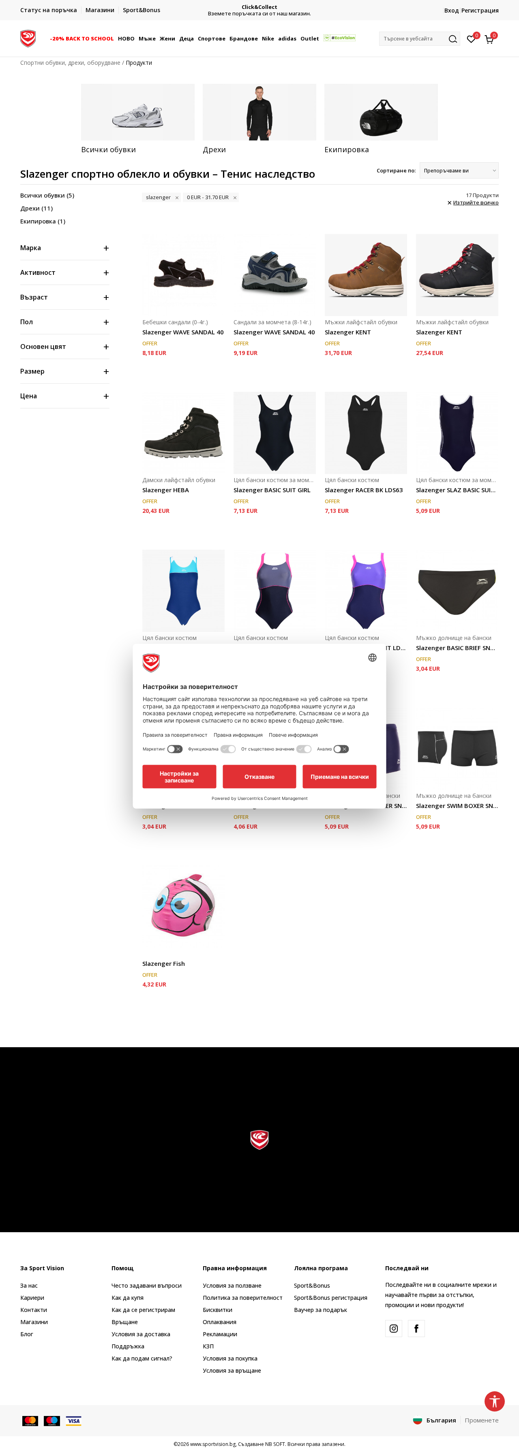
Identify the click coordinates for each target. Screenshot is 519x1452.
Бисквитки (217, 1310)
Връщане (125, 1322)
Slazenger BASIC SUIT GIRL (272, 490)
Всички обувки (47, 195)
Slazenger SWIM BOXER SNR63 (457, 805)
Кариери (32, 1297)
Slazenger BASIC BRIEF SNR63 (457, 648)
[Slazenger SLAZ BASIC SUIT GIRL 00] (457, 433)
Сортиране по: (396, 170)
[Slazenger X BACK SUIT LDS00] (275, 591)
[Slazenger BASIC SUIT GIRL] (275, 433)
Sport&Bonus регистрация (330, 1297)
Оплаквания (219, 1322)
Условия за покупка (230, 1358)
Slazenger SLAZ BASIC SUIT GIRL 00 (457, 490)
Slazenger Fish (163, 963)
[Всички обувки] (138, 112)
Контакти (33, 1310)
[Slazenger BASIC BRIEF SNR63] (457, 591)
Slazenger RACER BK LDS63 (364, 490)
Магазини (34, 1322)
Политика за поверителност (243, 1297)
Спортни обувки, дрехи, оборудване (70, 62)
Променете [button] (482, 1420)
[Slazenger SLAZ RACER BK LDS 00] (183, 591)
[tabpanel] (138, 119)
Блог (26, 1334)
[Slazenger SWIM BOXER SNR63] (457, 749)
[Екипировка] (381, 112)
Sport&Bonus (312, 1285)
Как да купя (128, 1297)
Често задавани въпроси (147, 1285)
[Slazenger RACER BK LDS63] (366, 433)
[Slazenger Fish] (183, 906)
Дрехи (36, 208)
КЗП (208, 1346)
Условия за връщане (232, 1370)
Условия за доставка (141, 1334)
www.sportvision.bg (213, 1444)
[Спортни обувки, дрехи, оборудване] (28, 37)
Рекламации (220, 1334)
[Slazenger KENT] (366, 275)
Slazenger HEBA (165, 490)
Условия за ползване (232, 1285)
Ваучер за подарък (320, 1310)
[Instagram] (394, 1328)
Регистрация (480, 10)
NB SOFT (275, 1444)
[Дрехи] (259, 112)
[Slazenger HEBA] (183, 433)
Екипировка (42, 221)
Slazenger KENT (348, 332)
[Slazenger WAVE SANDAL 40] (183, 275)
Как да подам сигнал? (142, 1358)
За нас (29, 1285)
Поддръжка (128, 1346)
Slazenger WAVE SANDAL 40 (183, 332)
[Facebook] (416, 1328)
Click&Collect (259, 7)
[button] (115, 38)
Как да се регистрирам (143, 1310)
